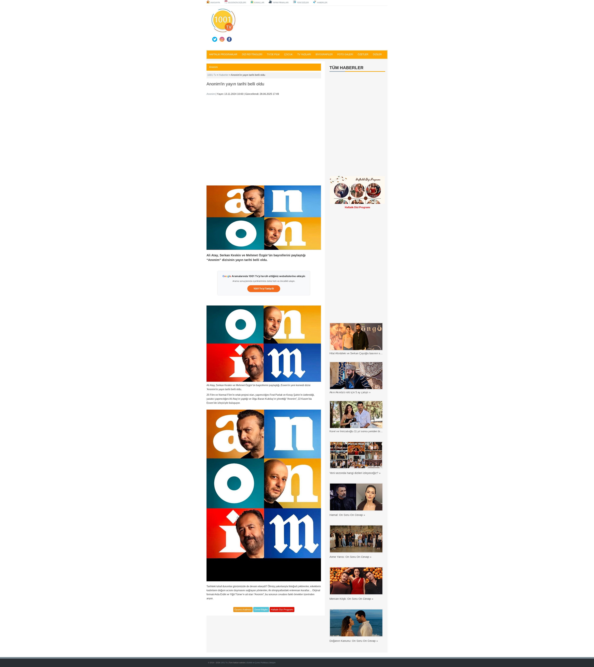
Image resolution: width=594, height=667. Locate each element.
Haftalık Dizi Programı (282, 609)
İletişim (272, 663)
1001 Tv (211, 75)
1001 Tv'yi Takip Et (264, 288)
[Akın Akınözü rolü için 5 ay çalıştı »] (356, 375)
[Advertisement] (312, 27)
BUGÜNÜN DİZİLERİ (237, 3)
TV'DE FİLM (273, 54)
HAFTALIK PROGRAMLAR (223, 54)
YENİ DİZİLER (303, 3)
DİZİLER (377, 54)
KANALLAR (259, 3)
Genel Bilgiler (261, 609)
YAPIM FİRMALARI (280, 3)
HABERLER (322, 3)
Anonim (213, 67)
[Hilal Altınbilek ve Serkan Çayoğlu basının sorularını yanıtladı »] (356, 337)
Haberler (223, 75)
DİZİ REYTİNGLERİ (252, 54)
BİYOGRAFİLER (324, 54)
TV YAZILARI (304, 54)
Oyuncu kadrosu (243, 609)
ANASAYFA (215, 3)
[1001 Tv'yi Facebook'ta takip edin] (229, 39)
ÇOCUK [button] (288, 54)
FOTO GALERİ (345, 54)
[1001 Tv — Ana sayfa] (223, 20)
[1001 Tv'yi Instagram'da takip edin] (222, 39)
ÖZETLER (363, 54)
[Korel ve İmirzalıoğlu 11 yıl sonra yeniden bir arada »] (356, 414)
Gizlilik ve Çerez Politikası (257, 663)
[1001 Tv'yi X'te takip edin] (214, 39)
